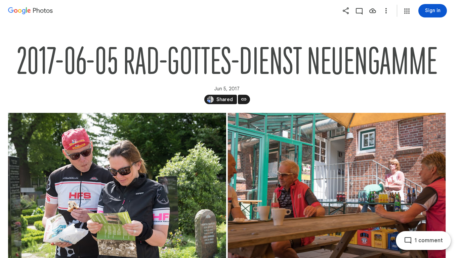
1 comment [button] (429, 240)
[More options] (386, 10)
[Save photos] (372, 10)
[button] (407, 11)
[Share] (345, 10)
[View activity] (359, 10)
